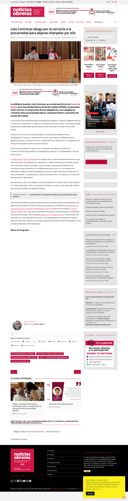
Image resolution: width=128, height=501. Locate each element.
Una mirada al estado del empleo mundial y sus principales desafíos (98, 260)
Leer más (112, 76)
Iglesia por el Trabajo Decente (52, 215)
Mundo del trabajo (17, 22)
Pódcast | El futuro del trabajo (99, 234)
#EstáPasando (98, 22)
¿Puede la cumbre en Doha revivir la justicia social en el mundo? (99, 268)
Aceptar (90, 493)
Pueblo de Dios (53, 22)
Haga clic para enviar (96, 162)
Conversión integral (40, 22)
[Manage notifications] (124, 497)
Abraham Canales (21, 414)
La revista (14, 2)
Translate (102, 40)
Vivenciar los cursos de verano (61, 403)
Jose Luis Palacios (18, 38)
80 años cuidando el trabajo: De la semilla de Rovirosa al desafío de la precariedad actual (99, 201)
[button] (96, 131)
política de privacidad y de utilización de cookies (101, 482)
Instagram (112, 2)
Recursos (88, 22)
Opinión (63, 22)
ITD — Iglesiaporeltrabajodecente (54, 357)
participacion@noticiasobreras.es (98, 325)
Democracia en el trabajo (95, 211)
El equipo (50, 455)
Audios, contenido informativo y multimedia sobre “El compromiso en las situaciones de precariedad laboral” (27, 407)
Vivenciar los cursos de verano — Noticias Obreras (40, 432)
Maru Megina (55, 407)
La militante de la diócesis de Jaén (23, 159)
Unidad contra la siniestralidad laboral (100, 215)
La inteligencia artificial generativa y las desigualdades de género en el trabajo (100, 251)
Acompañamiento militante (23, 354)
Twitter (110, 2)
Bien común (28, 22)
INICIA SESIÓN (67, 2)
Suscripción (31, 2)
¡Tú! (88, 194)
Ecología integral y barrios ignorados (99, 207)
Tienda (58, 2)
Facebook (107, 2)
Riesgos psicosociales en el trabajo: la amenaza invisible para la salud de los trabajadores (100, 242)
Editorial (89, 303)
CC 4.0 (78, 489)
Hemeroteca (52, 470)
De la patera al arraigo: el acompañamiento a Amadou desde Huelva (99, 221)
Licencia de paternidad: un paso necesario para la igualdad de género (100, 277)
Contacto (22, 2)
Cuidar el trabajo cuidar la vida (50, 354)
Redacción (92, 126)
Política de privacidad (60, 489)
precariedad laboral (21, 361)
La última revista (48, 2)
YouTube (115, 2)
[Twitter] (12, 334)
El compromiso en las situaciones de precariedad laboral (57, 38)
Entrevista (71, 22)
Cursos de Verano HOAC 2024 (24, 357)
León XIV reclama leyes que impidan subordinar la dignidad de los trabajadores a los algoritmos (99, 120)
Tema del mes (80, 22)
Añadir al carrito (88, 75)
